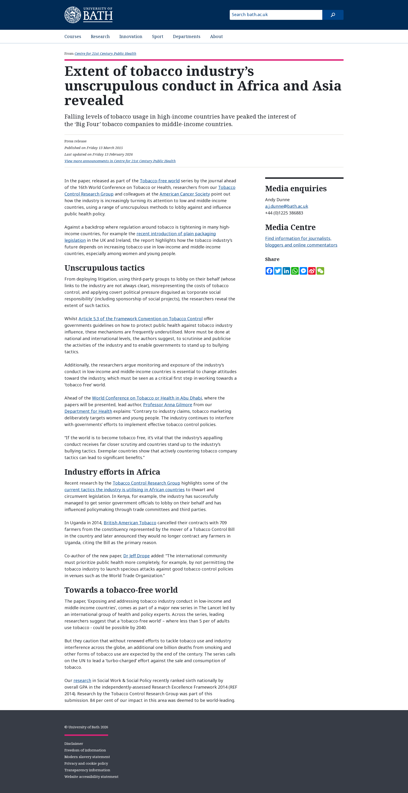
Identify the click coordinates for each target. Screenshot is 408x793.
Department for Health (88, 411)
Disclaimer (73, 743)
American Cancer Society (185, 194)
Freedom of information (85, 750)
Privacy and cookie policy (86, 763)
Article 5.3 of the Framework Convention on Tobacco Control (141, 318)
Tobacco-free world (160, 180)
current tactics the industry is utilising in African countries (124, 489)
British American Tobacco (130, 522)
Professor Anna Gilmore (167, 404)
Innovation (130, 36)
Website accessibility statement (91, 776)
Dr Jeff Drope (136, 556)
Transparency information (87, 769)
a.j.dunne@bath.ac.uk (286, 206)
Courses (72, 36)
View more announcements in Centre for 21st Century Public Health (120, 160)
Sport (157, 36)
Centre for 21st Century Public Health (105, 53)
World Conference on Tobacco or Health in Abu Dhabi (147, 398)
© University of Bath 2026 (86, 727)
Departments (186, 36)
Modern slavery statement (87, 756)
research (82, 680)
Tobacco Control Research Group (146, 483)
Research (100, 36)
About (216, 36)
